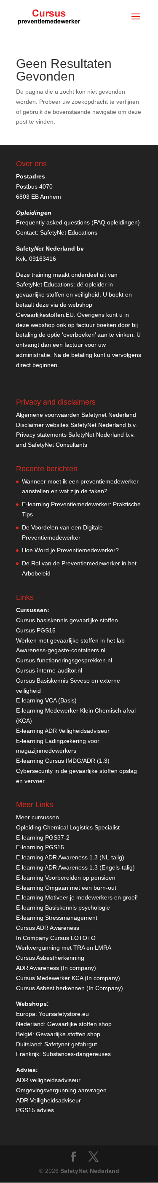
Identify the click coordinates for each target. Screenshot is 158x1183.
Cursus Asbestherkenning (50, 957)
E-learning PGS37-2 (43, 837)
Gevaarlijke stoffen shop (79, 1024)
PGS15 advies (35, 1110)
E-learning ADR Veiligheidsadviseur (63, 730)
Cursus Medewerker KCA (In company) (68, 978)
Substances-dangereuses (77, 1054)
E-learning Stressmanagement (56, 917)
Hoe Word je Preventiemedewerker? (70, 550)
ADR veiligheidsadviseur (48, 1080)
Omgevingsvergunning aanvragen (61, 1090)
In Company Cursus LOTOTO (56, 938)
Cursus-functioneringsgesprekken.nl (64, 660)
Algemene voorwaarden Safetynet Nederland (76, 414)
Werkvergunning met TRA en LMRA (63, 947)
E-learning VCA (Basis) (46, 700)
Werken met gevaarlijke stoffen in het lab (70, 640)
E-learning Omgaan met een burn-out (66, 887)
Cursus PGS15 (36, 630)
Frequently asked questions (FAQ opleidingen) (78, 222)
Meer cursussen (37, 817)
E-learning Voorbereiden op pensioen (65, 877)
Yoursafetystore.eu (64, 1013)
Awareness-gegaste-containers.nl (60, 650)
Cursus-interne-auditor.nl (49, 670)
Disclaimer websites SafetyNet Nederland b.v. (76, 424)
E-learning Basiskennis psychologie (63, 907)
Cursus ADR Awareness (47, 927)
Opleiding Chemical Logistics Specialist (68, 827)
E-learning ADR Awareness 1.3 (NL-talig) (70, 857)
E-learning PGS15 (40, 847)
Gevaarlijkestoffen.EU (45, 314)
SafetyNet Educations (68, 232)
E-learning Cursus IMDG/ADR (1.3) (63, 760)
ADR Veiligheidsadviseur (48, 1100)
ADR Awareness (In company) (56, 967)
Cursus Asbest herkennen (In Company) (69, 988)
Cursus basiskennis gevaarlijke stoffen (67, 620)
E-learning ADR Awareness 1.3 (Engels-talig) (75, 867)
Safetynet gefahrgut (70, 1044)
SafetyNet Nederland (89, 1170)
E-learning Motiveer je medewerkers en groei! (77, 897)
